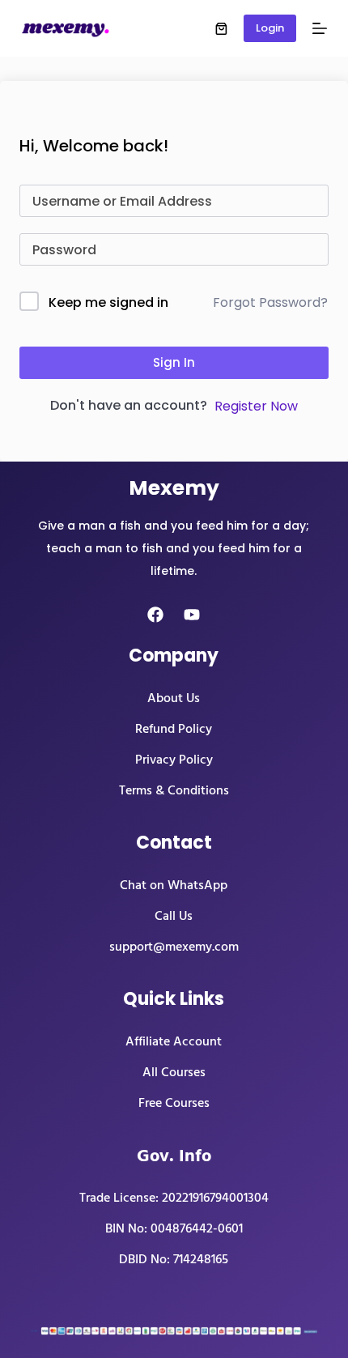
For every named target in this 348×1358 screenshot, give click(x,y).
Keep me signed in (108, 302)
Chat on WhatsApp (173, 885)
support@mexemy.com (174, 946)
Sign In (174, 362)
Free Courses (174, 1102)
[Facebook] (155, 614)
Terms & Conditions (174, 790)
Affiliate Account (173, 1041)
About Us (173, 698)
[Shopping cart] (221, 29)
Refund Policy (173, 728)
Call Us (174, 915)
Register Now (256, 406)
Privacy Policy (174, 759)
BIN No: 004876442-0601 (174, 1228)
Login (270, 28)
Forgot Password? (270, 302)
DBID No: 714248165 (173, 1259)
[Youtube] (192, 614)
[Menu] (319, 28)
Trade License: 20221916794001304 (174, 1197)
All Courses (174, 1072)
